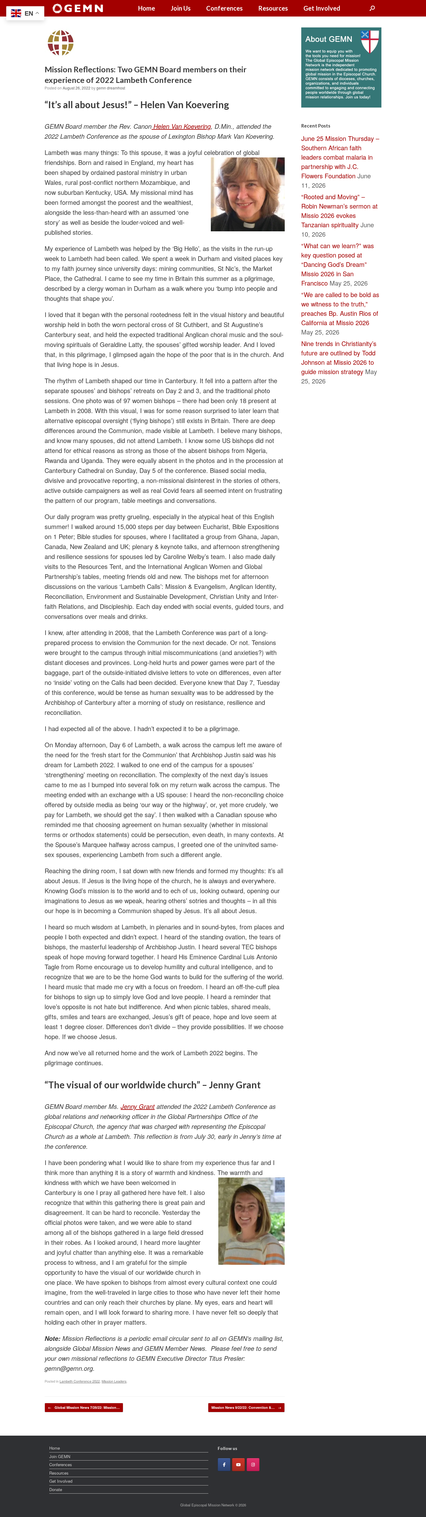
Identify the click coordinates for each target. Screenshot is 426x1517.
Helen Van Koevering (181, 126)
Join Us (181, 8)
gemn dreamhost (110, 87)
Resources (273, 8)
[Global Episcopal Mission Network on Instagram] (253, 1464)
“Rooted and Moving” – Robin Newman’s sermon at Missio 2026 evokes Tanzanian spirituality (339, 210)
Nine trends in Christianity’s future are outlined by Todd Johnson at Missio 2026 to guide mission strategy (338, 357)
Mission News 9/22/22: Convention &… (246, 1407)
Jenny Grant (138, 1106)
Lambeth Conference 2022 (80, 1381)
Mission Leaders (114, 1381)
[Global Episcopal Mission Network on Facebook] (224, 1464)
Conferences (224, 8)
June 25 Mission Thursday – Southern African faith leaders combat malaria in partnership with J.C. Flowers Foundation (340, 157)
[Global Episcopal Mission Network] (78, 8)
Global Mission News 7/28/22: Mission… (84, 1407)
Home (146, 8)
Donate (55, 1489)
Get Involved (321, 8)
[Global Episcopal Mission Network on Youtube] (238, 1464)
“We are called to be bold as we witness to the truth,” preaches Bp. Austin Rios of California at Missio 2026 (340, 308)
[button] (372, 8)
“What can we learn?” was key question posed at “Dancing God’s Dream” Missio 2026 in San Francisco (337, 264)
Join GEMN (59, 1456)
